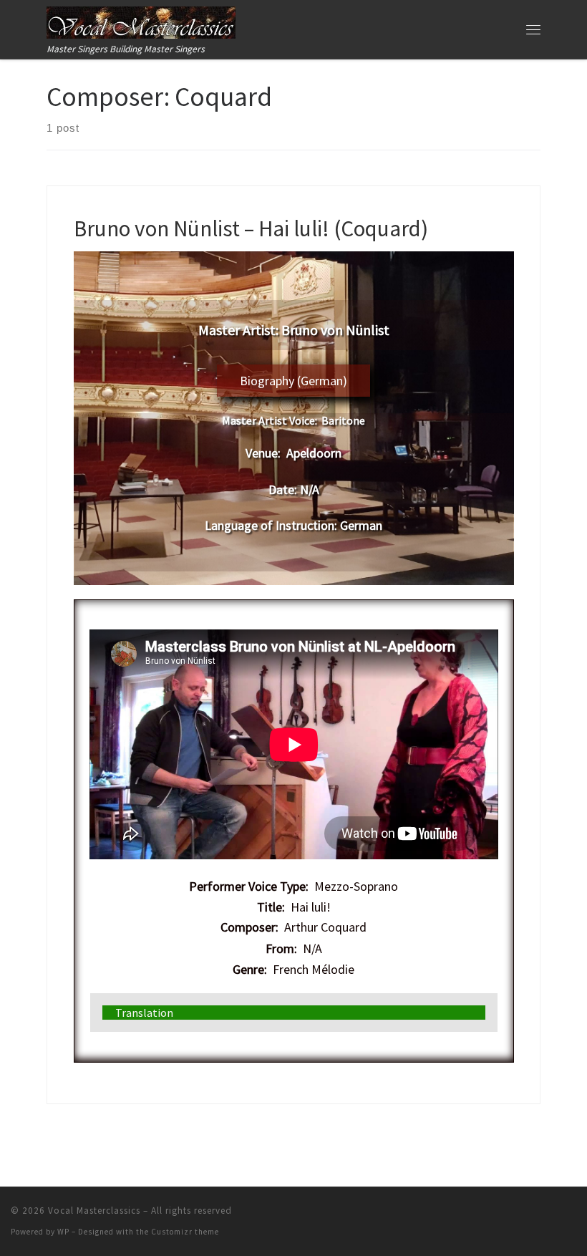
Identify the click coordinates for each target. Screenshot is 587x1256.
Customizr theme (185, 1232)
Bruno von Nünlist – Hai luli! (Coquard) (251, 228)
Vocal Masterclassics (94, 1210)
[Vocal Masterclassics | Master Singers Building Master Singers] (141, 21)
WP (63, 1232)
